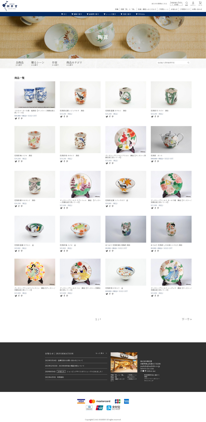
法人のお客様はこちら (159, 3)
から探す (19, 63)
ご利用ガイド (185, 9)
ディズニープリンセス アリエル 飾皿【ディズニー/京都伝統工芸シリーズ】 (125, 156)
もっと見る (100, 353)
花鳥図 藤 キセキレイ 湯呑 (24, 200)
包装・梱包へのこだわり (147, 9)
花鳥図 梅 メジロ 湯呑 (23, 155)
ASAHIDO (102, 419)
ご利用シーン (164, 9)
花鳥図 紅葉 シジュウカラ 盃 (116, 200)
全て (65, 14)
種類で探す (77, 14)
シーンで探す (110, 14)
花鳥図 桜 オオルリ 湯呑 (69, 155)
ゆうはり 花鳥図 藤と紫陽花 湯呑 (117, 245)
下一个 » (187, 319)
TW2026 (141, 14)
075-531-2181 (148, 368)
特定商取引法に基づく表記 (152, 376)
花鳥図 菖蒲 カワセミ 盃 (24, 245)
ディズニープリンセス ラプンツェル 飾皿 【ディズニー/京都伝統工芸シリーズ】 (80, 201)
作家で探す (126, 14)
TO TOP (200, 419)
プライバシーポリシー (152, 378)
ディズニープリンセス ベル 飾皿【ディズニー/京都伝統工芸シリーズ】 (80, 289)
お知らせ (174, 9)
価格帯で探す (93, 14)
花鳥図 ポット (156, 155)
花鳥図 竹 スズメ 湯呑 (159, 111)
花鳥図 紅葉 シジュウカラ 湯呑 (72, 111)
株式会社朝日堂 (146, 361)
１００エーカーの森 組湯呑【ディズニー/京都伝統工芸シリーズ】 (34, 111)
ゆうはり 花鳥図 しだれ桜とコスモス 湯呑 (166, 245)
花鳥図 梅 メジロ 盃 (68, 245)
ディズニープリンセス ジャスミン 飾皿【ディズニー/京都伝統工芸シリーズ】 (34, 289)
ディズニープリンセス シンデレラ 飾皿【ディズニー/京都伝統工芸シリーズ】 (171, 289)
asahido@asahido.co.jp (150, 366)
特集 (117, 9)
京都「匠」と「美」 (128, 9)
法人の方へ (131, 377)
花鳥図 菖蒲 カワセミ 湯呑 (115, 111)
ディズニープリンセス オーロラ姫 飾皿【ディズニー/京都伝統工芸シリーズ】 (171, 201)
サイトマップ (148, 381)
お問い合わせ (197, 9)
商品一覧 (114, 377)
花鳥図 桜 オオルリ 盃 (114, 288)
